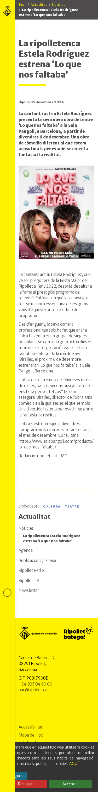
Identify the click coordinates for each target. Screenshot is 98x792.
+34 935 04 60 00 (35, 684)
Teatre (72, 506)
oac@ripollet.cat (34, 689)
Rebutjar (25, 784)
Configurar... (15, 775)
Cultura (52, 506)
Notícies (58, 4)
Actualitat (39, 4)
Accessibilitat (31, 727)
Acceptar (70, 784)
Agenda (26, 550)
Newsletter (29, 590)
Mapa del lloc (31, 735)
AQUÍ (74, 763)
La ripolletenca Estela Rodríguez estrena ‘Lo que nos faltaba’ (51, 538)
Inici (22, 4)
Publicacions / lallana (37, 560)
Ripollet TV (29, 580)
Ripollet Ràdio (31, 570)
